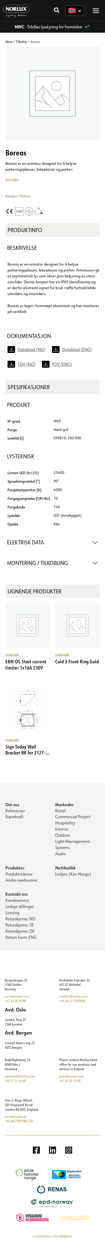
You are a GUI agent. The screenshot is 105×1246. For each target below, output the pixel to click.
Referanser (15, 810)
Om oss (12, 804)
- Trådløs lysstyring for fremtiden (49, 26)
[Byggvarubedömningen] (33, 1217)
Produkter (14, 868)
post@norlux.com (17, 996)
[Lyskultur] (75, 1217)
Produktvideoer (19, 874)
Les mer (12, 179)
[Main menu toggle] (95, 10)
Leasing (12, 912)
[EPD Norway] (53, 1202)
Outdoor (63, 835)
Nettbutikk (65, 868)
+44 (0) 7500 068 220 (19, 1121)
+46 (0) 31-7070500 (72, 1001)
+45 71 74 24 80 (15, 1081)
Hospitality (65, 822)
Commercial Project (72, 816)
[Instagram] (69, 1150)
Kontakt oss (16, 894)
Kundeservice (17, 900)
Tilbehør (21, 41)
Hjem (9, 41)
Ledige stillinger (19, 906)
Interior (61, 829)
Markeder (64, 804)
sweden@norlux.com (73, 996)
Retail (60, 810)
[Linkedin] (52, 1150)
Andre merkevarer (21, 880)
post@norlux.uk (15, 1117)
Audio (60, 853)
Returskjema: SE (19, 925)
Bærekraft (14, 816)
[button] (57, 11)
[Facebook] (36, 1150)
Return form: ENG (21, 937)
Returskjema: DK (20, 931)
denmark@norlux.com (20, 1076)
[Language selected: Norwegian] (74, 11)
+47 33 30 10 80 (15, 1001)
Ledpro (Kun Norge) (73, 874)
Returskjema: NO (20, 918)
